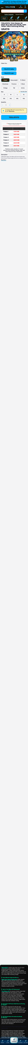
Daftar (14, 1041)
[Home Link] (10, 7)
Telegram (20, 1042)
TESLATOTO (14, 117)
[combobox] (12, 11)
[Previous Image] (2, 47)
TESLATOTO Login (9, 73)
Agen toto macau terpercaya (9, 979)
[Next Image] (25, 47)
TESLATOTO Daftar (9, 69)
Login (7, 1042)
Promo (2, 1042)
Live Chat (26, 1042)
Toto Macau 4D (5, 991)
